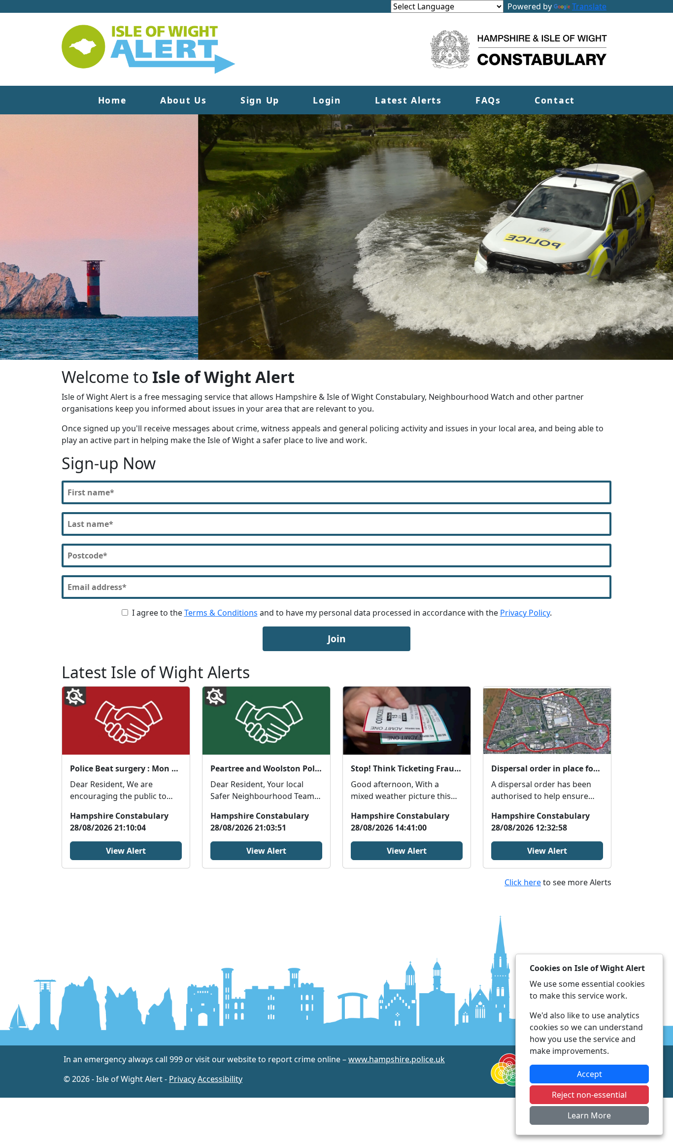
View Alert (126, 850)
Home (112, 100)
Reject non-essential (589, 1094)
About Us (183, 100)
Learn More (589, 1115)
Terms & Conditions (221, 612)
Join (337, 638)
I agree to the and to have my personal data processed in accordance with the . (342, 612)
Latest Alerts (408, 100)
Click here (523, 882)
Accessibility (220, 1079)
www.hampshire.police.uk (396, 1059)
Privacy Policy (525, 612)
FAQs (488, 100)
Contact (555, 100)
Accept (589, 1074)
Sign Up (259, 100)
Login (327, 100)
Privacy (182, 1079)
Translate (589, 6)
